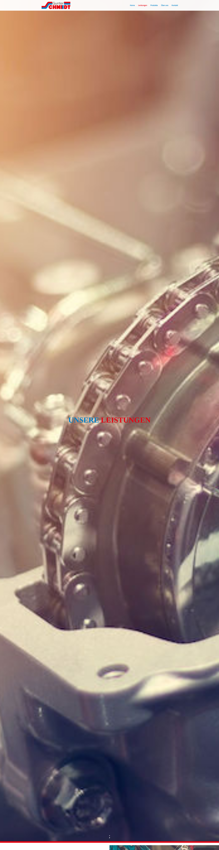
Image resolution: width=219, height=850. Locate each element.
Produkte (154, 5)
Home (132, 5)
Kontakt (175, 5)
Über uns (164, 5)
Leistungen (142, 5)
